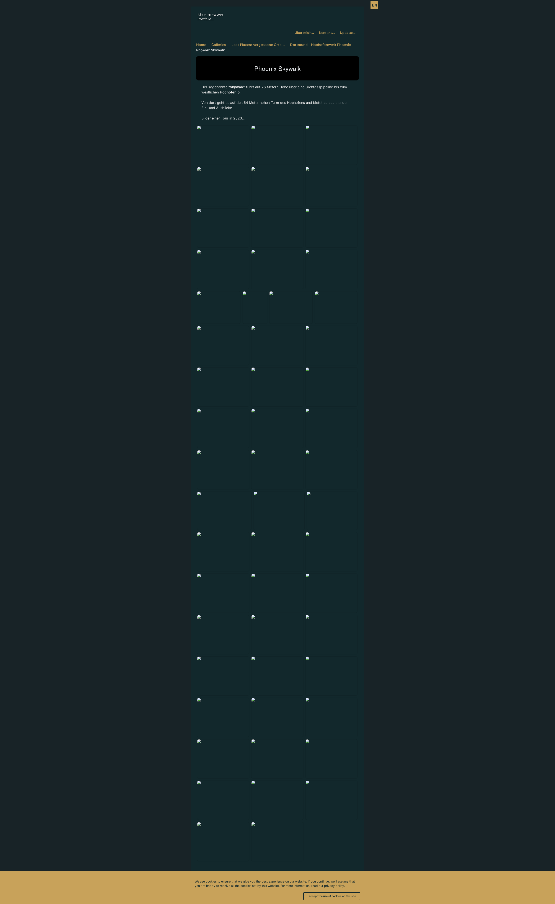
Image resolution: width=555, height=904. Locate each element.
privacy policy (334, 886)
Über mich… (304, 33)
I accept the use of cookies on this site (332, 896)
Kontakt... (327, 33)
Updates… (348, 33)
